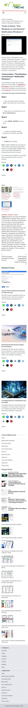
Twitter (3, 653)
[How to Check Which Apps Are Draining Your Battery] (7, 559)
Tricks (22, 242)
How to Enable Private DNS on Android (11, 524)
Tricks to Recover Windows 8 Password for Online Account (13, 291)
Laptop (16, 214)
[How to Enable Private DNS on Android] (7, 518)
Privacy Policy (5, 465)
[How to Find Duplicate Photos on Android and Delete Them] (7, 619)
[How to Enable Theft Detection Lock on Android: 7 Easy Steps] (7, 574)
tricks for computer (7, 244)
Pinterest (4, 664)
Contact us (4, 457)
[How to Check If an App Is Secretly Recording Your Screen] (7, 634)
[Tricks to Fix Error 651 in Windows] (7, 204)
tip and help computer (13, 242)
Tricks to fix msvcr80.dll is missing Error (16, 195)
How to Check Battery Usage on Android (12, 537)
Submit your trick (6, 454)
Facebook (4, 650)
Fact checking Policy (7, 449)
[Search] (25, 13)
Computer (4, 214)
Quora (3, 667)
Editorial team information (8, 440)
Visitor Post (4, 462)
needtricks (15, 228)
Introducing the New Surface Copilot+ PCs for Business (13, 345)
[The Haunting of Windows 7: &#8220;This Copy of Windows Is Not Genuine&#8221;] (7, 189)
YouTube (4, 659)
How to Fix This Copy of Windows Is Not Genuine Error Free (14, 220)
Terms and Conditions (7, 460)
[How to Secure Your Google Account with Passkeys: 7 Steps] (7, 544)
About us (4, 451)
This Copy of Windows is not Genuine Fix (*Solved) (14, 237)
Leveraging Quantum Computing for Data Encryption (14, 401)
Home (3, 437)
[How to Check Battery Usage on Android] (7, 531)
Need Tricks (5, 34)
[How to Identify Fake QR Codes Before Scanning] (7, 604)
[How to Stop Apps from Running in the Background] (7, 589)
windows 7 (8, 90)
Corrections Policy (6, 443)
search (21, 228)
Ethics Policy (5, 446)
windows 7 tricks (14, 248)
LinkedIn (4, 661)
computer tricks (15, 218)
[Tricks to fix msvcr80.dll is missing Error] (18, 189)
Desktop (10, 214)
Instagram (4, 656)
